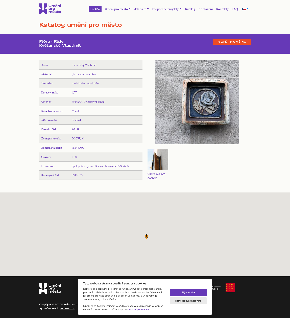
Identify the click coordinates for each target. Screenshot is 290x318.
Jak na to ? (141, 9)
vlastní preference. (139, 309)
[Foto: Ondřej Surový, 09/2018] (197, 103)
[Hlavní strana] (50, 8)
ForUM (95, 9)
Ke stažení (206, 9)
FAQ (235, 9)
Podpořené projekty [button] (165, 9)
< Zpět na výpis (232, 41)
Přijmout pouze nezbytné (188, 300)
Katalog (190, 9)
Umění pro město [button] (116, 9)
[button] (146, 236)
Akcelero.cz (67, 308)
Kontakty (222, 9)
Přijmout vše (188, 292)
